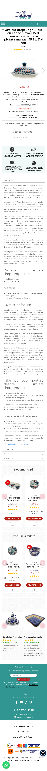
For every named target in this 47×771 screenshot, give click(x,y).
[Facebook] (17, 702)
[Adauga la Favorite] (12, 524)
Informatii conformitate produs (16, 444)
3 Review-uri (29, 49)
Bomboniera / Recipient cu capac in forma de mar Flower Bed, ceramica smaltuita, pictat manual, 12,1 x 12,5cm (34, 499)
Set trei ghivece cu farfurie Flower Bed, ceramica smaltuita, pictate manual (12, 499)
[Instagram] (30, 702)
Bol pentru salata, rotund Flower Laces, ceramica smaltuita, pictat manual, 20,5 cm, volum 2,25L (34, 565)
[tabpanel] (23, 68)
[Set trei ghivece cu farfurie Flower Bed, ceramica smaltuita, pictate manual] (13, 484)
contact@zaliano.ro (25, 717)
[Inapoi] (2, 29)
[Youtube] (21, 702)
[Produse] (3, 24)
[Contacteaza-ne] (32, 23)
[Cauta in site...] (44, 23)
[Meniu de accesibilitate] (43, 753)
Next (43, 70)
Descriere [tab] (8, 180)
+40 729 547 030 (25, 714)
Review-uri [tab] (9, 458)
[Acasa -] (23, 15)
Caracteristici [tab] (9, 449)
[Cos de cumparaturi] (38, 23)
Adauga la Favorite (22, 132)
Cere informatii (23, 137)
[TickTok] (26, 702)
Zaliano (23, 47)
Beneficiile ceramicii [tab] (12, 454)
